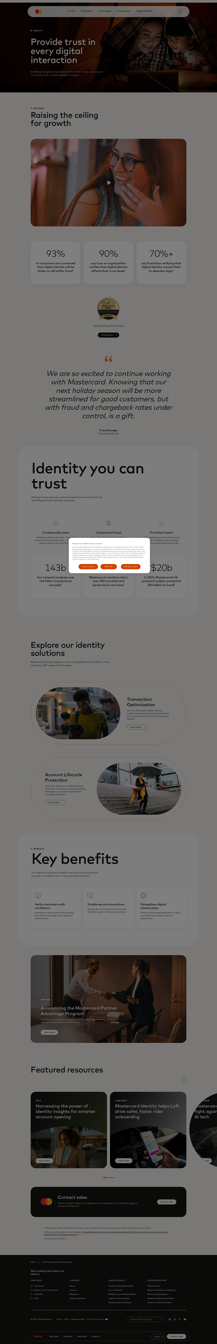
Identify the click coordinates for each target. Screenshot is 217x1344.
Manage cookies (131, 566)
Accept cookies (88, 566)
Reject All (109, 566)
